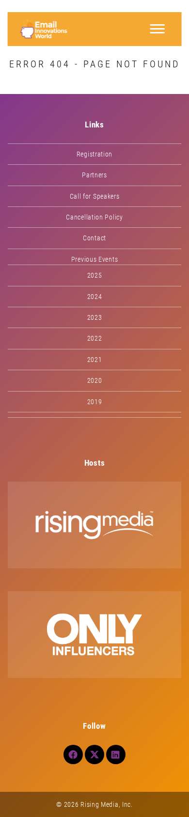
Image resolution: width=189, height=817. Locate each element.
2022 (94, 338)
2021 (94, 359)
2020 (94, 380)
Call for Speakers (95, 196)
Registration (94, 154)
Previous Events (94, 259)
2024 (94, 296)
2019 (94, 402)
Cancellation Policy (94, 217)
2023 (94, 317)
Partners (94, 175)
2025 (94, 275)
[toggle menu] (157, 29)
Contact (94, 238)
